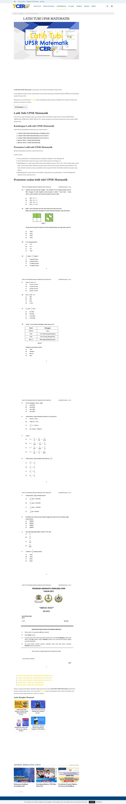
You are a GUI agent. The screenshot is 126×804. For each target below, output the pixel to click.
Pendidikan (61, 6)
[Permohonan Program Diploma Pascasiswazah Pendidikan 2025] (68, 775)
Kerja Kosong (49, 6)
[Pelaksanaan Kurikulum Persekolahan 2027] (24, 775)
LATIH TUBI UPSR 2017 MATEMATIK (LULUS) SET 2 (35, 680)
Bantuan (37, 6)
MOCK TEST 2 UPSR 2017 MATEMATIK (31, 685)
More (93, 6)
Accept (92, 802)
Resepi (86, 6)
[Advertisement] (46, 75)
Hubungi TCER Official (33, 1)
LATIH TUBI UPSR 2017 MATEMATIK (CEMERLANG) (35, 675)
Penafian (42, 1)
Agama (71, 6)
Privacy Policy (21, 1)
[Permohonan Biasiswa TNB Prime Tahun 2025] (46, 775)
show (25, 107)
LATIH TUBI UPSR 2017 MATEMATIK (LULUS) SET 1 (35, 678)
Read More (99, 802)
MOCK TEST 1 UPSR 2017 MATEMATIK (31, 682)
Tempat (79, 6)
